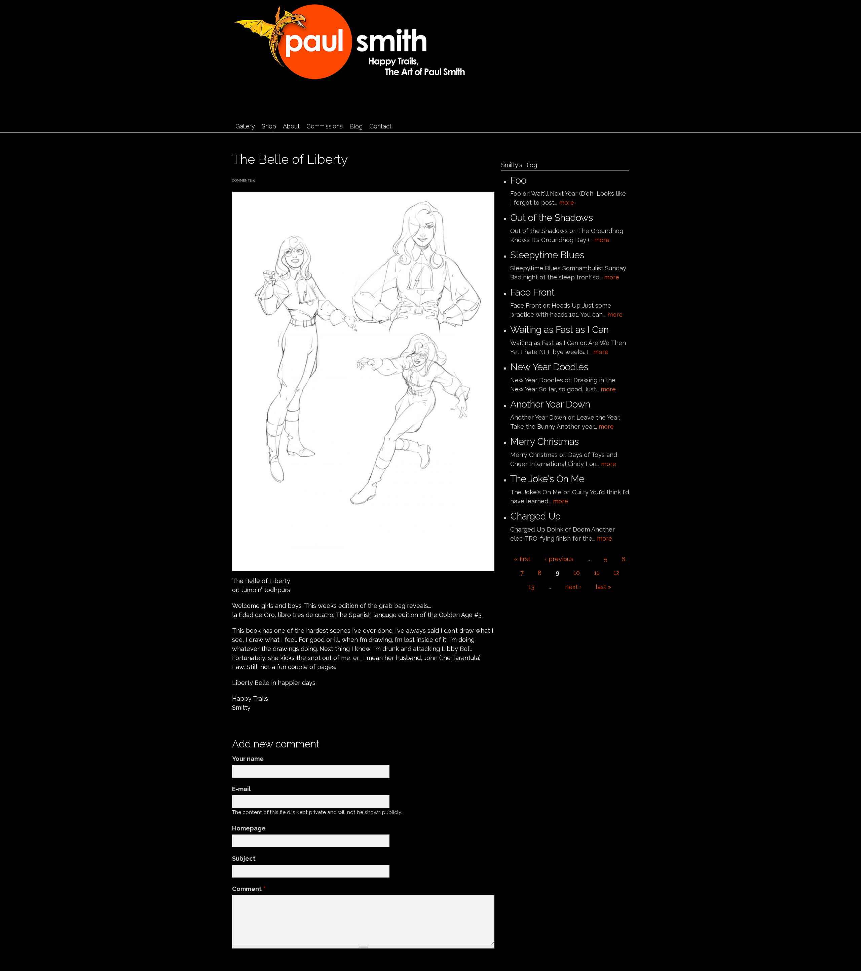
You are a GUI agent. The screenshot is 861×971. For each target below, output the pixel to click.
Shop (269, 126)
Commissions (324, 126)
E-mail (241, 788)
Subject (244, 858)
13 (531, 586)
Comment (248, 888)
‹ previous (559, 558)
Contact (380, 126)
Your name (248, 758)
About (291, 126)
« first (522, 558)
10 (576, 572)
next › (573, 586)
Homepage (249, 828)
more (566, 202)
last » (603, 586)
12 (616, 572)
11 (596, 572)
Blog (356, 126)
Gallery (245, 126)
